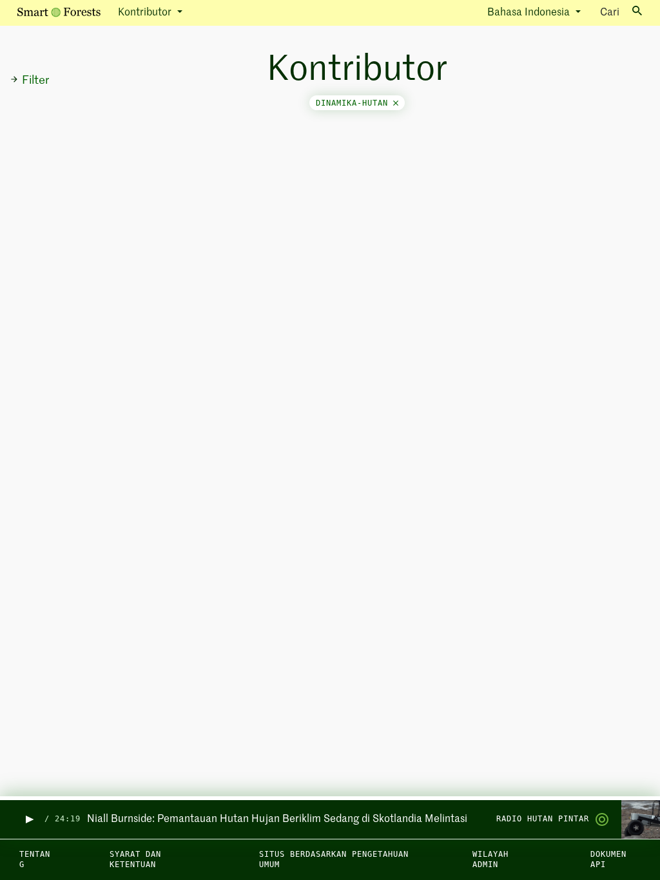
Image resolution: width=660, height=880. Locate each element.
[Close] (395, 103)
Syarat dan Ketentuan (135, 860)
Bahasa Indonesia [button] (529, 13)
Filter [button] (35, 80)
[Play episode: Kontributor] (28, 819)
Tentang (34, 860)
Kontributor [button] (146, 13)
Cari (609, 13)
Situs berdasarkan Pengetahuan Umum (334, 860)
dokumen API (608, 860)
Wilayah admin (490, 860)
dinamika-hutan (354, 103)
